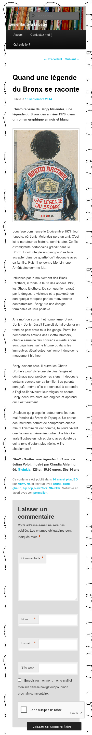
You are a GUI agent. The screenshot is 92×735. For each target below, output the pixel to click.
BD (75, 479)
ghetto (17, 488)
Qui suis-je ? (21, 44)
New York (41, 488)
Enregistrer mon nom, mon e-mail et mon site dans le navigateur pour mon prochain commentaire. (45, 686)
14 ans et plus (62, 479)
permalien (40, 492)
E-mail (28, 643)
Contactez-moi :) (41, 34)
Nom (28, 619)
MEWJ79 (24, 483)
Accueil (18, 34)
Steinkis (24, 469)
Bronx (57, 483)
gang (66, 483)
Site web (27, 667)
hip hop (28, 488)
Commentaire (32, 558)
